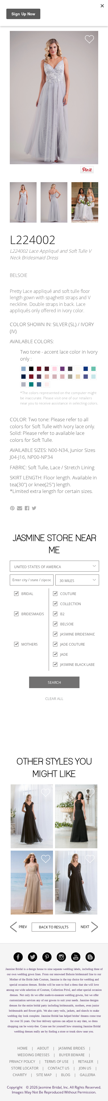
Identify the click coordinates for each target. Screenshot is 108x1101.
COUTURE (68, 593)
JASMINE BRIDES (71, 1048)
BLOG (65, 1074)
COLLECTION (70, 603)
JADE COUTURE (72, 644)
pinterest (47, 957)
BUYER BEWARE (72, 1054)
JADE (64, 654)
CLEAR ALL (54, 698)
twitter (32, 957)
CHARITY (20, 1074)
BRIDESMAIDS (26, 614)
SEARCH (54, 682)
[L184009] (32, 883)
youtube (75, 957)
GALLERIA (87, 1074)
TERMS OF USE (57, 1061)
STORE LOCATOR (24, 1068)
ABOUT (43, 1048)
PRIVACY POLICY (22, 1061)
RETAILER (85, 1061)
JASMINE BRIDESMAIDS (79, 634)
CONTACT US (58, 1068)
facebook (18, 957)
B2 (62, 614)
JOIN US (85, 1068)
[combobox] (54, 566)
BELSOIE (67, 624)
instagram (61, 957)
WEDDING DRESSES (34, 1054)
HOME (22, 1048)
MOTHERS (26, 644)
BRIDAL (26, 593)
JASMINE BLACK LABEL (78, 664)
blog (90, 957)
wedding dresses (23, 1031)
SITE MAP (44, 1074)
